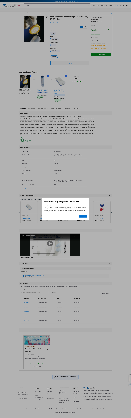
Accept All (82, 216)
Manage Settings (48, 216)
